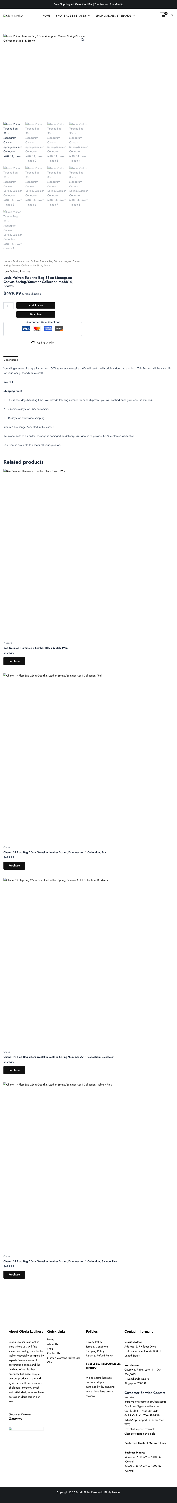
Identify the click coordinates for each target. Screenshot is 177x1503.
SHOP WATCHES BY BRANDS (113, 16)
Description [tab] (10, 360)
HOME (46, 16)
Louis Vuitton (10, 271)
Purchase (14, 661)
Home (6, 261)
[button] (88, 16)
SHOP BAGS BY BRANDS (71, 16)
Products (17, 261)
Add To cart (36, 305)
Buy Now (35, 314)
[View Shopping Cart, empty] (163, 15)
